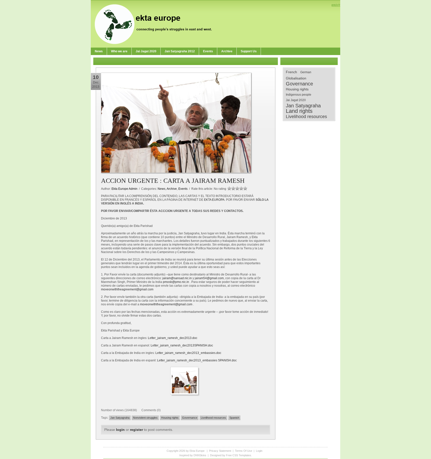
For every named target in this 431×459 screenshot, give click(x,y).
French (291, 71)
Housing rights (170, 417)
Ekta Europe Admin (124, 189)
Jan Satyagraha (119, 417)
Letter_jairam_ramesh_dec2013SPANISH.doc (182, 345)
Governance (189, 417)
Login (259, 450)
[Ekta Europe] (155, 23)
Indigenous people (298, 94)
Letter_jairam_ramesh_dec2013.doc (172, 338)
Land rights (299, 111)
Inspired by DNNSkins (192, 455)
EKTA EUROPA (214, 199)
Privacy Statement (220, 450)
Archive (172, 189)
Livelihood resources (213, 417)
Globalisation (296, 78)
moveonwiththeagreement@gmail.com (127, 289)
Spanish (234, 417)
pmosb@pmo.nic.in (176, 282)
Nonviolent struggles (145, 417)
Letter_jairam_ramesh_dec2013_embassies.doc (188, 353)
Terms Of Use (243, 450)
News (161, 189)
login (120, 430)
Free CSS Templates (238, 455)
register (136, 430)
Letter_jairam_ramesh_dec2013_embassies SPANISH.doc (197, 360)
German (305, 72)
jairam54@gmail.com (209, 278)
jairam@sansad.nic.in (177, 278)
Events (183, 189)
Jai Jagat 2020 (296, 100)
